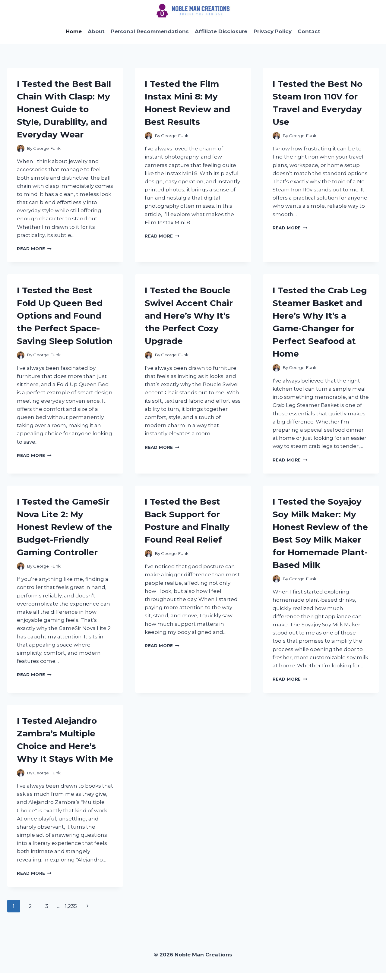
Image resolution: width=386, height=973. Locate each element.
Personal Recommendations (150, 31)
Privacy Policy (273, 31)
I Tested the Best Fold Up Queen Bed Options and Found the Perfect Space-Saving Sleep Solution (64, 315)
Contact (309, 31)
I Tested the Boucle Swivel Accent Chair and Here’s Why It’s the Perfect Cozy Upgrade (189, 315)
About (96, 31)
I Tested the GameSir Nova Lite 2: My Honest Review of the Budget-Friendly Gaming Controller (64, 526)
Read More (34, 248)
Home (74, 31)
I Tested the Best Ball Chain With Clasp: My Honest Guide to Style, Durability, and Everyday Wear (64, 109)
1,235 (71, 906)
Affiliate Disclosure (221, 31)
